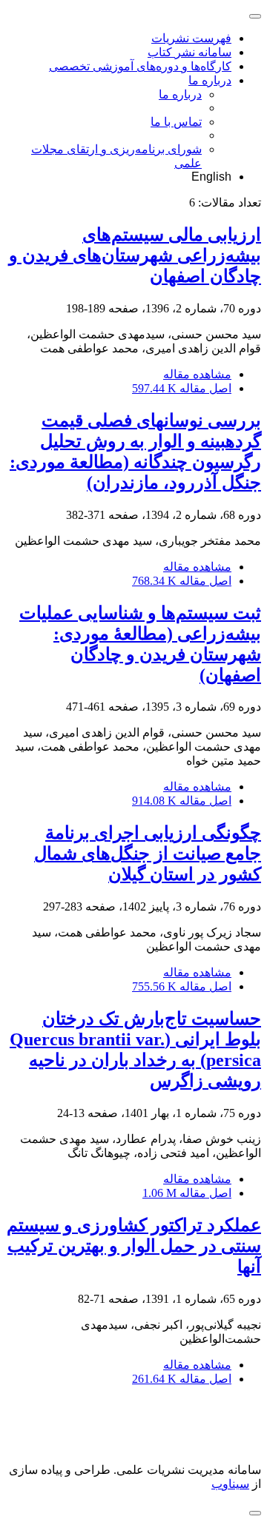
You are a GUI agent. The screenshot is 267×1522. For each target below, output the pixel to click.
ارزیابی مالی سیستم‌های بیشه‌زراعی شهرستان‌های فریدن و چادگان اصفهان (135, 255)
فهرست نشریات (191, 38)
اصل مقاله (181, 388)
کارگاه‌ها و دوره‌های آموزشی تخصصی (140, 66)
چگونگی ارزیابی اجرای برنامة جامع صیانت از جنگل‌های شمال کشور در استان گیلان (147, 853)
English (211, 176)
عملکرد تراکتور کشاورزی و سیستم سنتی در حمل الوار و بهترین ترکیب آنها (134, 1246)
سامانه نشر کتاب (189, 52)
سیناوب (230, 1484)
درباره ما (209, 80)
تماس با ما (176, 121)
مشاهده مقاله (197, 374)
